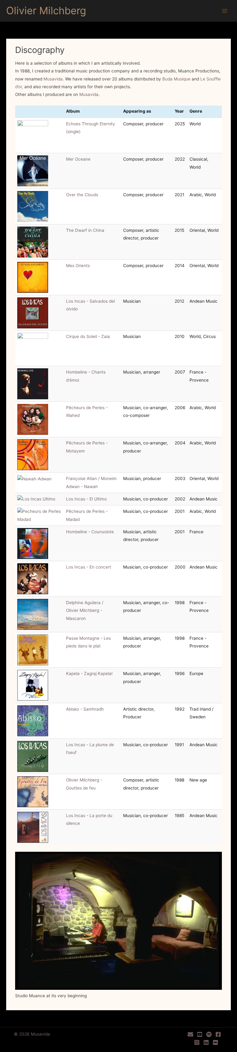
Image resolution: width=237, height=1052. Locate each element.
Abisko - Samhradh (85, 709)
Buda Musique (176, 78)
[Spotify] (209, 1034)
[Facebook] (218, 1034)
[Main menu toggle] (224, 11)
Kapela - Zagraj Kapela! (89, 673)
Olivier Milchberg (46, 10)
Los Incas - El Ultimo (86, 498)
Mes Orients (78, 265)
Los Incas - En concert (88, 567)
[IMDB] (215, 1042)
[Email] (190, 1034)
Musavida (53, 78)
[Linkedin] (206, 1042)
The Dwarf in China (85, 230)
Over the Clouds (82, 194)
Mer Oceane (78, 159)
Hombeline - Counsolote (90, 531)
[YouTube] (199, 1034)
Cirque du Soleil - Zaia (88, 336)
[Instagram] (197, 1042)
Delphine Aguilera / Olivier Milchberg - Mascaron (84, 610)
